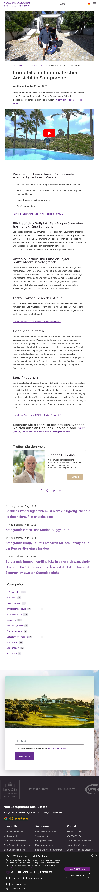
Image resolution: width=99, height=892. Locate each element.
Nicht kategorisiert (17, 625)
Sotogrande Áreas (16, 631)
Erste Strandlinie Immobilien (17, 845)
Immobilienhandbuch (18, 609)
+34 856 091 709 (75, 836)
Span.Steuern (15, 648)
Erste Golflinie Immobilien (16, 850)
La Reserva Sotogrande (46, 831)
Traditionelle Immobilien (15, 841)
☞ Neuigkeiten (15, 592)
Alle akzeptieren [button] (77, 869)
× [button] (96, 855)
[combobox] (92, 855)
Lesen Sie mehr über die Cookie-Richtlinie (22, 868)
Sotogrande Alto (42, 836)
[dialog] (49, 872)
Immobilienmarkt (17, 614)
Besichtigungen (16, 603)
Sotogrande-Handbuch (19, 637)
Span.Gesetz (14, 642)
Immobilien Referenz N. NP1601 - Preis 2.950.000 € (37, 321)
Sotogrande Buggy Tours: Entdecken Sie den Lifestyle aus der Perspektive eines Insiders (47, 545)
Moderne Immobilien (13, 831)
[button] (34, 888)
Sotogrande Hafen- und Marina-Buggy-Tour (37, 530)
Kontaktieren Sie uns (76, 845)
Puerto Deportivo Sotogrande (48, 850)
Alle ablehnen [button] (77, 875)
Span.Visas (13, 653)
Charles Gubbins (61, 455)
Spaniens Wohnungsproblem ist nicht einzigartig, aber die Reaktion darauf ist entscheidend (48, 514)
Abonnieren (24, 756)
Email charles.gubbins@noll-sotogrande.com (46, 431)
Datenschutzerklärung (57, 748)
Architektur (13, 597)
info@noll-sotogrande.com (79, 841)
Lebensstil (14, 620)
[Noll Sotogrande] (17, 4)
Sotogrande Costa (43, 841)
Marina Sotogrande (44, 845)
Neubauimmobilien (12, 836)
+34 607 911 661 (75, 831)
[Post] (41, 491)
